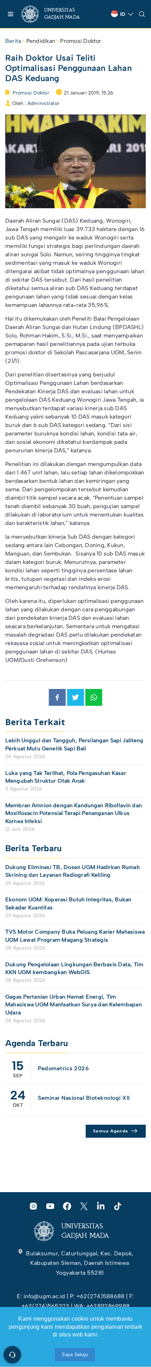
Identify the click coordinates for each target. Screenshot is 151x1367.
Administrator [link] (43, 103)
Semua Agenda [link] (110, 1131)
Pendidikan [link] (40, 41)
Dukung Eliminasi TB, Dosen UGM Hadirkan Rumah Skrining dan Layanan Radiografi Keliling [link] (72, 871)
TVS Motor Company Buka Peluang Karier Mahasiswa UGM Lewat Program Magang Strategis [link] (75, 935)
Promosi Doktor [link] (80, 41)
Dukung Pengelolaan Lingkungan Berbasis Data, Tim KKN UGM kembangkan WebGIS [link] (74, 968)
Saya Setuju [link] (75, 1354)
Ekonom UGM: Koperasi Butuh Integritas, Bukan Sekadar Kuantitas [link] (68, 903)
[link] (56, 14)
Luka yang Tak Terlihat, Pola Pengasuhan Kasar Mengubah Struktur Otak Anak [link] (65, 777)
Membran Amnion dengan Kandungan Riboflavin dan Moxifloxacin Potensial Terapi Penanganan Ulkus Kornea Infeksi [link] (73, 813)
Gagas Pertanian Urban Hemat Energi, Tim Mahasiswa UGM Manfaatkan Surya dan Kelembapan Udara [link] (73, 1004)
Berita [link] (13, 41)
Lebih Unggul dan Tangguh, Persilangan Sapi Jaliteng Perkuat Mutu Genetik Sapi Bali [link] (74, 744)
